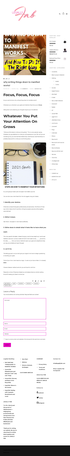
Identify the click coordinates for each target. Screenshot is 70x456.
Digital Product (55, 91)
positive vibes (8, 285)
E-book (53, 97)
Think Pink (54, 157)
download (54, 94)
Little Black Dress (56, 120)
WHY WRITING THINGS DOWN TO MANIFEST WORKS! (21, 84)
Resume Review (56, 148)
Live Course (54, 123)
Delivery (24, 362)
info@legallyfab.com (59, 363)
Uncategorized (55, 160)
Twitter (41, 398)
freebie (53, 107)
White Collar (55, 164)
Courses (54, 87)
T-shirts (57, 84)
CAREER (54, 173)
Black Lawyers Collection (58, 75)
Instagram (41, 403)
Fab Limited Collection (57, 100)
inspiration (20, 283)
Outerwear (54, 133)
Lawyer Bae (55, 113)
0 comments (24, 88)
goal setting (7, 283)
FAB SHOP (54, 104)
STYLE (53, 179)
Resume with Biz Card (57, 151)
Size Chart (25, 359)
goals (14, 283)
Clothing (54, 78)
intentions (28, 283)
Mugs (53, 129)
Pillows (53, 136)
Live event (54, 126)
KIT (52, 110)
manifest (36, 283)
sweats (57, 81)
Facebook (41, 392)
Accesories (54, 71)
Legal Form (55, 116)
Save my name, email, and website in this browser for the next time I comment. (25, 339)
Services (54, 154)
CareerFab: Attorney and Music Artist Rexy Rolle (11, 380)
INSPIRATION (37, 88)
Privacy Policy (43, 364)
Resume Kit (54, 139)
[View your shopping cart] (63, 14)
